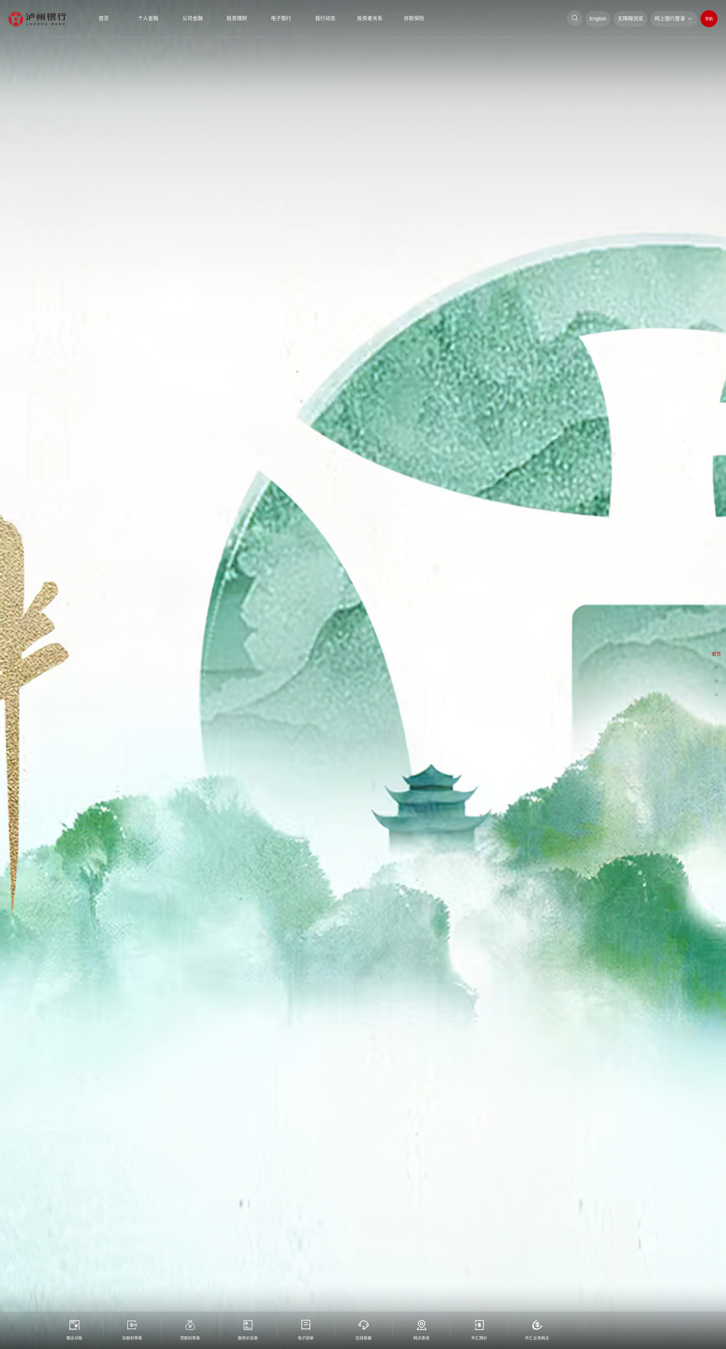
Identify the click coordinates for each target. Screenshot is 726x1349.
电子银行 (281, 18)
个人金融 (148, 18)
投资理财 (237, 18)
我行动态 (325, 18)
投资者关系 (370, 18)
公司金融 (192, 18)
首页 (104, 18)
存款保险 (414, 18)
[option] (363, 674)
